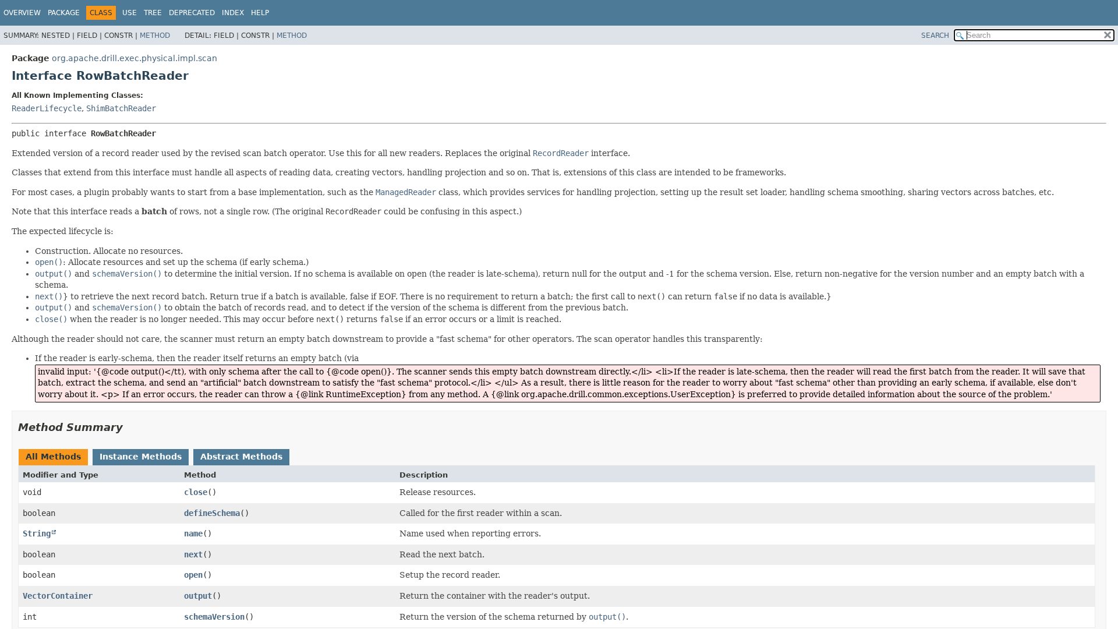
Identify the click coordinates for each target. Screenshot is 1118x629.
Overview (22, 13)
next (193, 554)
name (193, 533)
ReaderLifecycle (47, 108)
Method (155, 35)
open (193, 574)
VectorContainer (58, 595)
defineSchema (212, 513)
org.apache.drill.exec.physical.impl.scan (134, 58)
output (198, 595)
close (195, 492)
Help (260, 13)
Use (129, 13)
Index (233, 13)
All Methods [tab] (53, 456)
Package (64, 13)
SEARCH (935, 35)
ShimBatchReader (121, 108)
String (37, 533)
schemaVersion (214, 616)
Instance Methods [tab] (141, 456)
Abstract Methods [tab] (241, 456)
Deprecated (192, 13)
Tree (153, 13)
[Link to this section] (131, 427)
